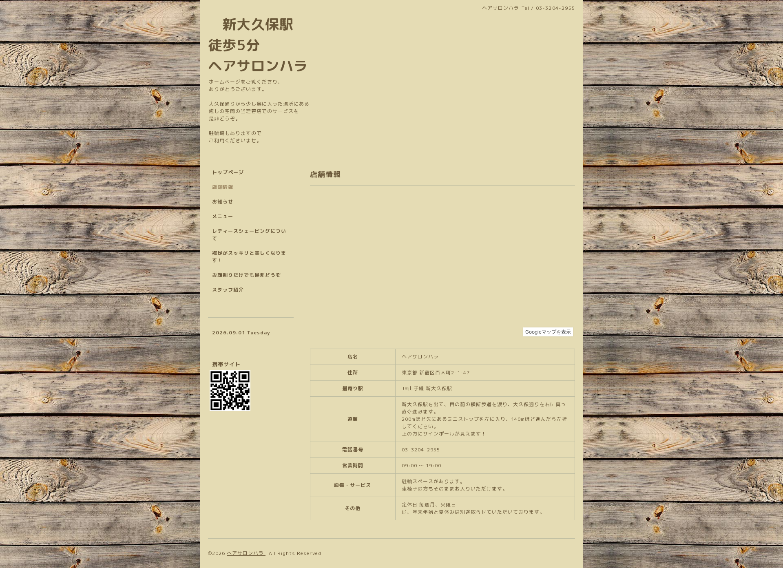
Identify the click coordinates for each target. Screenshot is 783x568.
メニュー (222, 216)
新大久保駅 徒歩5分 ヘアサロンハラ (258, 44)
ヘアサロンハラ (246, 553)
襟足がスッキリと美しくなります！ (249, 257)
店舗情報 (222, 186)
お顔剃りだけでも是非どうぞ (246, 275)
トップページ (228, 172)
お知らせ (222, 201)
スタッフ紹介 (228, 289)
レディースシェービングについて (249, 235)
